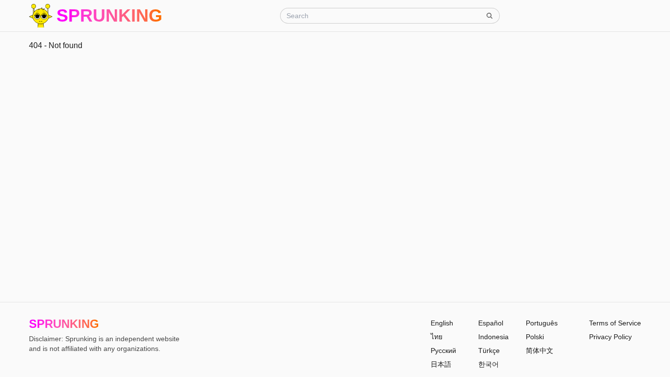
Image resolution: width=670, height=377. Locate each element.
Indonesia (493, 337)
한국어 (488, 364)
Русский (443, 350)
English (442, 323)
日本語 (441, 364)
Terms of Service (615, 323)
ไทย (436, 337)
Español (490, 323)
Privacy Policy (610, 337)
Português (542, 323)
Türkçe (489, 350)
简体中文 (539, 350)
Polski (535, 337)
